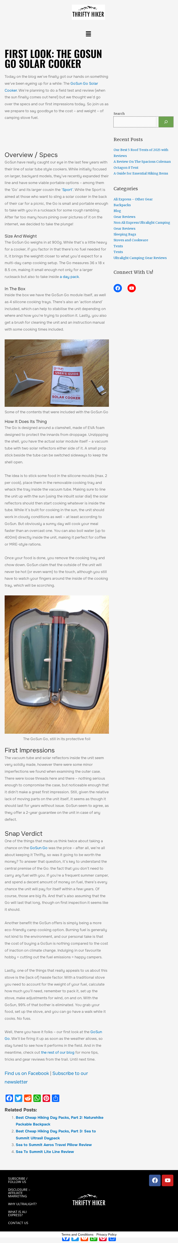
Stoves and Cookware (131, 240)
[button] (88, 34)
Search (119, 114)
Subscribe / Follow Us (17, 1180)
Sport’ (67, 189)
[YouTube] (131, 288)
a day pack (69, 276)
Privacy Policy (106, 1234)
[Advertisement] (90, 138)
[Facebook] (118, 288)
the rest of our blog (57, 1052)
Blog (117, 211)
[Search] (166, 122)
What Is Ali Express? (17, 1213)
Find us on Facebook (27, 1073)
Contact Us (18, 1223)
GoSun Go (39, 847)
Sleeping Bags (125, 234)
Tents (118, 246)
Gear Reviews (124, 217)
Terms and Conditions (77, 1234)
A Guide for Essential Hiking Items (141, 173)
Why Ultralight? (22, 1204)
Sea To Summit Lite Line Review (45, 1151)
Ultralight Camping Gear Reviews (140, 258)
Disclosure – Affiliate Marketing (19, 1192)
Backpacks (122, 205)
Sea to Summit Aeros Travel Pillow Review (54, 1144)
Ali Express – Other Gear (133, 199)
